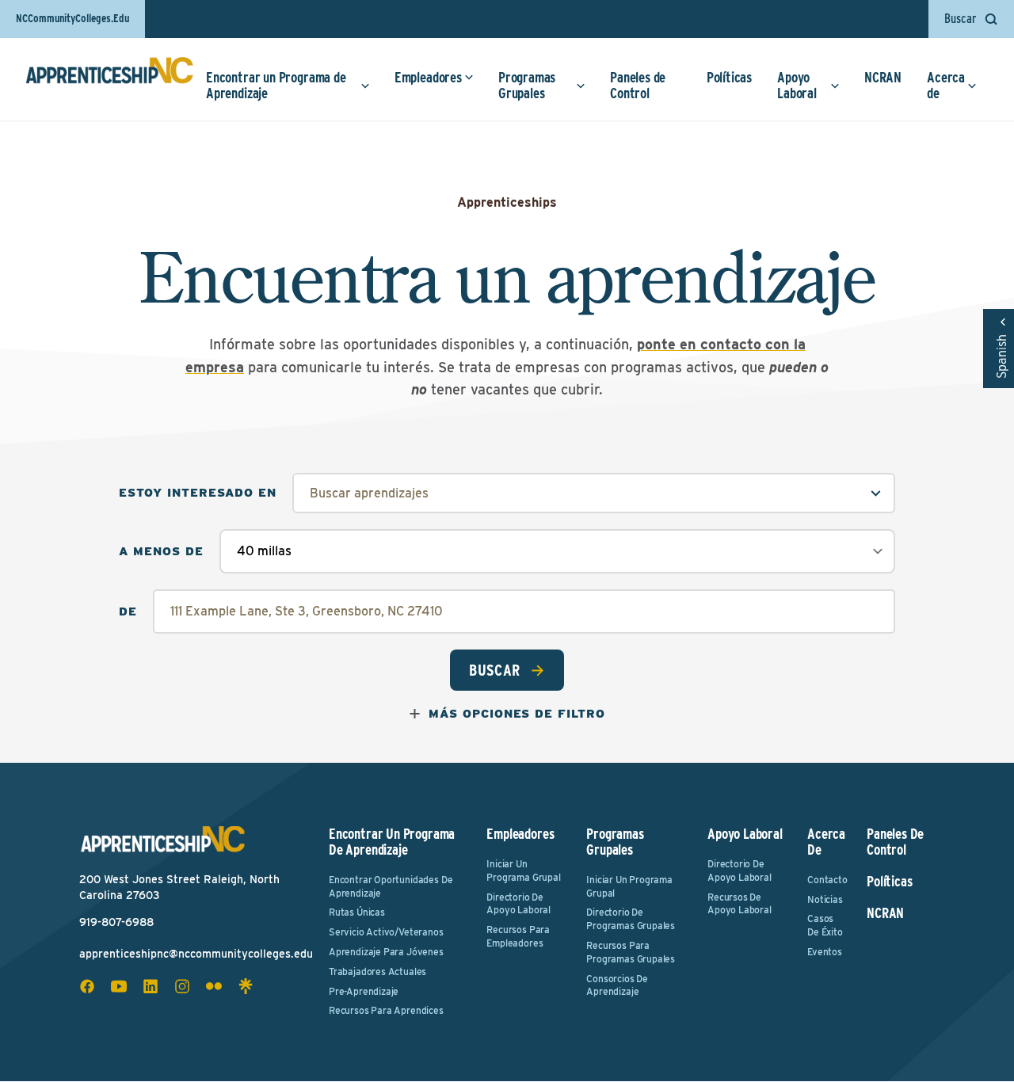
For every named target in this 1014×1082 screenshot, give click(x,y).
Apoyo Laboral (797, 85)
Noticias (825, 899)
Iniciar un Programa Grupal (523, 870)
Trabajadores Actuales (377, 971)
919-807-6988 (116, 922)
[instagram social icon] (182, 986)
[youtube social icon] (119, 986)
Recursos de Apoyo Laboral (739, 903)
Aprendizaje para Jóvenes (386, 952)
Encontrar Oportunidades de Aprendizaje (390, 886)
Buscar (494, 670)
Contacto (826, 880)
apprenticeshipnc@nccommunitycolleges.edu (196, 953)
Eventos (824, 952)
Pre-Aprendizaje (363, 991)
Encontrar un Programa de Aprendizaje (276, 85)
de (128, 612)
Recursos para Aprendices (386, 1010)
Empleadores (428, 77)
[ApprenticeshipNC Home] (109, 77)
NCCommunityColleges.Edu (72, 18)
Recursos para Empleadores (518, 936)
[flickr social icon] (214, 986)
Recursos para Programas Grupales (630, 952)
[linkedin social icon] (150, 986)
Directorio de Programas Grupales (630, 919)
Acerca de (946, 85)
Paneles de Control (637, 85)
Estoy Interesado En (197, 493)
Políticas (729, 77)
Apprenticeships (507, 202)
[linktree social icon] (246, 986)
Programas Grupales (526, 85)
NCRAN (883, 77)
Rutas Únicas (357, 912)
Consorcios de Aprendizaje (617, 985)
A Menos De (161, 552)
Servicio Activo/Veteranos (386, 932)
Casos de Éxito (825, 925)
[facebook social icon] (87, 986)
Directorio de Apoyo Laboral (518, 903)
